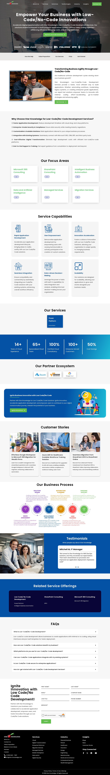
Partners (6, 749)
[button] (55, 631)
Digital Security (36, 758)
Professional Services (67, 760)
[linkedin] (92, 753)
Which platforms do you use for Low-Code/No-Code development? (38, 651)
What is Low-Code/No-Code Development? (30, 632)
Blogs (84, 740)
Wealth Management (67, 763)
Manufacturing (65, 755)
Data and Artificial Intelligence (23, 191)
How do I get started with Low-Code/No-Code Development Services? (39, 669)
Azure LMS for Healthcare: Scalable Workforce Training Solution (53, 457)
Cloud (34, 740)
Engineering (64, 753)
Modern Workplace (38, 753)
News (84, 743)
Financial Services (66, 740)
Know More (52, 325)
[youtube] (96, 753)
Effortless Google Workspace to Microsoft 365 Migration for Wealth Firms (24, 457)
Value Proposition (9, 744)
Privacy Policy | (48, 771)
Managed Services (53, 190)
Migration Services (84, 190)
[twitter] (87, 753)
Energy (63, 750)
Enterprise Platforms (38, 745)
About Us (6, 739)
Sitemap (63, 771)
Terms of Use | (57, 771)
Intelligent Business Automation (84, 171)
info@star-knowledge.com (14, 757)
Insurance (64, 748)
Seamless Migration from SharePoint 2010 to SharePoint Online (85, 457)
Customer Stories (88, 745)
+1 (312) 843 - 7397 (11, 755)
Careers (6, 752)
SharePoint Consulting (49, 171)
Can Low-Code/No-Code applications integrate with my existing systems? (41, 657)
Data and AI (35, 755)
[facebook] (84, 753)
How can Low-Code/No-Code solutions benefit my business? (36, 645)
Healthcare (64, 745)
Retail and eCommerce (67, 758)
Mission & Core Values (10, 747)
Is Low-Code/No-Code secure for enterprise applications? (35, 663)
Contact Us (7, 742)
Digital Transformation (39, 743)
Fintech (63, 743)
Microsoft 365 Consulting (20, 171)
